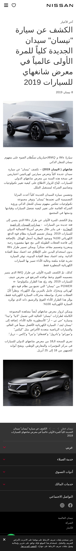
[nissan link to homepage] (60, 5)
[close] (4, 539)
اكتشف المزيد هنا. (29, 546)
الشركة (69, 522)
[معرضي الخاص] (14, 5)
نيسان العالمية (65, 518)
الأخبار (69, 527)
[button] (6, 5)
